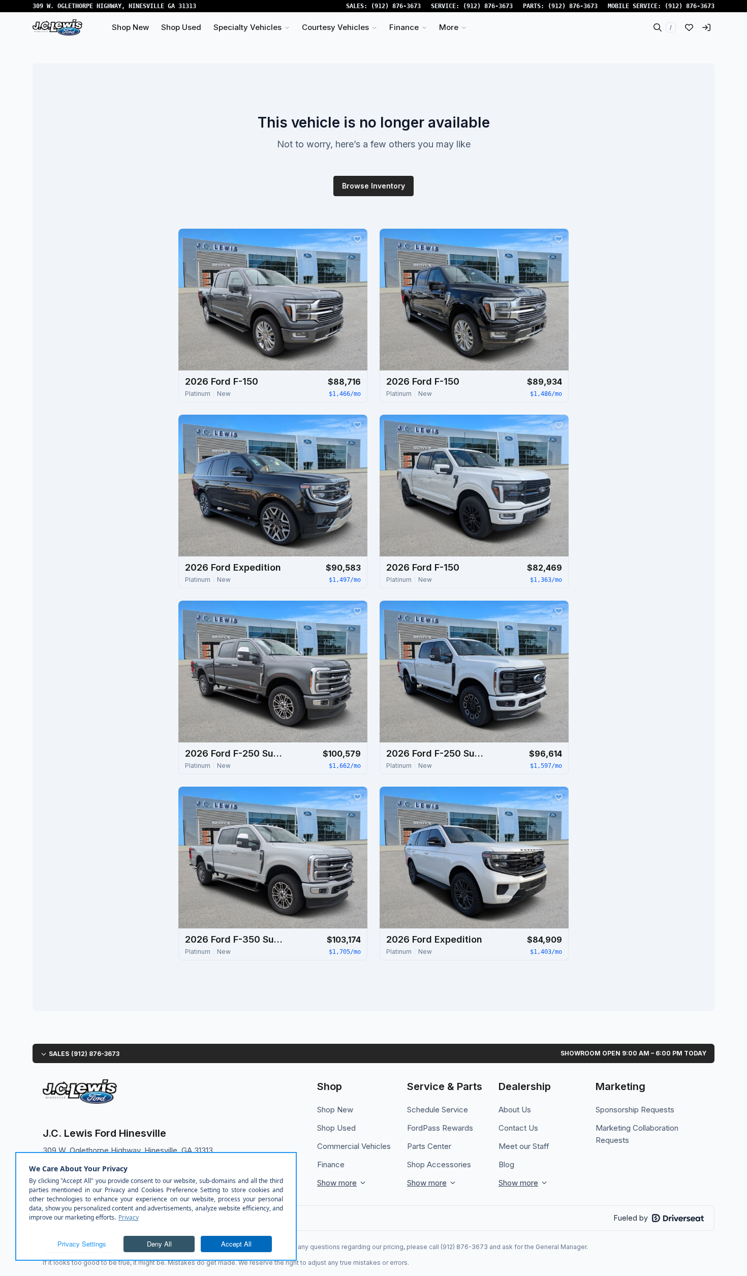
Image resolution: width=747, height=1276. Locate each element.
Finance (331, 1164)
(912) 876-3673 (396, 6)
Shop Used (336, 1128)
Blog (506, 1164)
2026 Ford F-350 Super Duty (236, 939)
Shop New (335, 1109)
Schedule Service (437, 1109)
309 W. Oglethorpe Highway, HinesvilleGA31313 (114, 6)
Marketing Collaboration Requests (637, 1134)
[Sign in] (706, 27)
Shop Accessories (439, 1164)
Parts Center (429, 1146)
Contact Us (518, 1128)
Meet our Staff (524, 1146)
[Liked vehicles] (689, 27)
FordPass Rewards (440, 1128)
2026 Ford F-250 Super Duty (236, 753)
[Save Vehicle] (357, 239)
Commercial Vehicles (354, 1146)
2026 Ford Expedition (233, 567)
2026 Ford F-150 (221, 381)
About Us (515, 1109)
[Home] (57, 27)
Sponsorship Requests (635, 1109)
